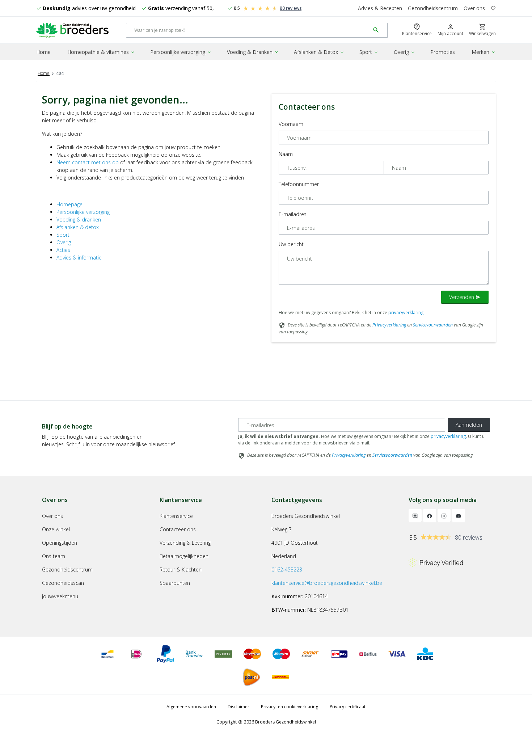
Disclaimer (238, 707)
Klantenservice (176, 515)
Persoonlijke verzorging (181, 51)
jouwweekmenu (60, 596)
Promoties (442, 51)
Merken (484, 51)
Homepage (69, 204)
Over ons (474, 8)
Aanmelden (469, 424)
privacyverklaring (405, 312)
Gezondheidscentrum (433, 8)
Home (43, 51)
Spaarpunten (175, 582)
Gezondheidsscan (63, 582)
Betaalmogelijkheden (184, 556)
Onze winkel (56, 529)
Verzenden (465, 297)
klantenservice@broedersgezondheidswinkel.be (326, 582)
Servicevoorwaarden (433, 325)
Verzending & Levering (185, 542)
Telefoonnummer (299, 184)
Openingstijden (59, 542)
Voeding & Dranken (253, 51)
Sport (369, 51)
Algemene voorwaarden (191, 707)
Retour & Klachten (181, 569)
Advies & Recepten (380, 8)
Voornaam (291, 124)
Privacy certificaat (348, 707)
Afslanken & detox (77, 227)
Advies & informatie (79, 257)
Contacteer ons (178, 529)
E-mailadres (293, 214)
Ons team (53, 556)
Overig (404, 51)
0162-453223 (286, 569)
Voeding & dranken (78, 219)
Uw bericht (291, 244)
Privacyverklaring (389, 325)
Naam (286, 154)
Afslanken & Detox (319, 51)
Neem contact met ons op (87, 162)
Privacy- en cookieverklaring (289, 707)
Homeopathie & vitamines (101, 51)
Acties (63, 249)
